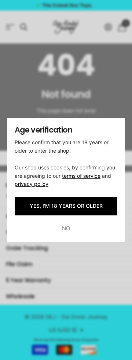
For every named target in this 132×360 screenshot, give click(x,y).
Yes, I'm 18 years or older (66, 206)
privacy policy (31, 184)
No (66, 228)
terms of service (81, 176)
